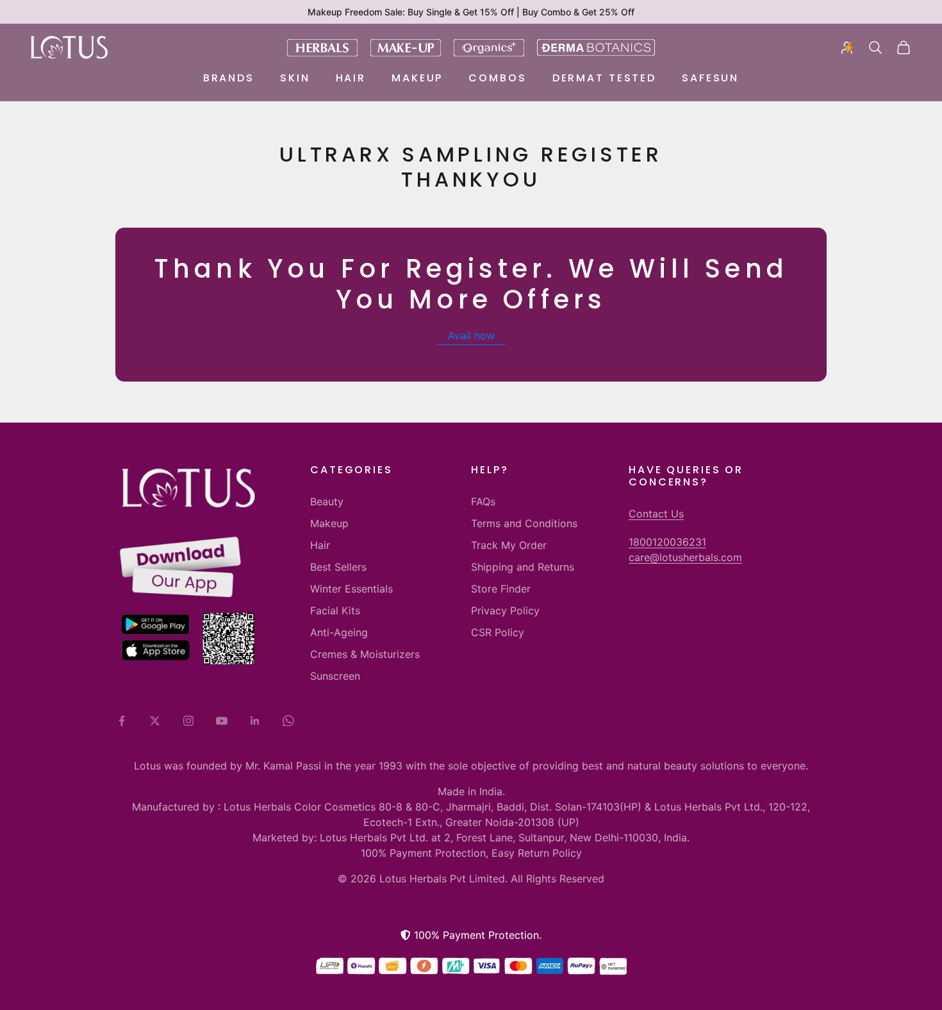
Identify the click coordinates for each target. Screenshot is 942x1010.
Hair (351, 78)
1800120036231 (667, 541)
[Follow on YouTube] (221, 720)
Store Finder (501, 588)
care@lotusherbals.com (685, 557)
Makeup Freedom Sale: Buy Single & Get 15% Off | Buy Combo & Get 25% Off (471, 11)
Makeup (417, 78)
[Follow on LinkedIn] (255, 720)
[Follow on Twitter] (155, 720)
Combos (497, 78)
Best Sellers (338, 566)
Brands (228, 78)
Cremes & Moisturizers (365, 654)
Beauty (326, 501)
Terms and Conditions (524, 523)
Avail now (471, 335)
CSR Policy (497, 632)
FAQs (483, 501)
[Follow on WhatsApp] (288, 720)
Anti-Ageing (339, 632)
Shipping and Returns (522, 566)
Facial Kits (335, 610)
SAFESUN (710, 78)
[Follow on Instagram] (188, 720)
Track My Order (509, 545)
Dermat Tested (604, 78)
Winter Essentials (351, 588)
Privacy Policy (505, 610)
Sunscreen (335, 675)
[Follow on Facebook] (121, 720)
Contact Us (656, 513)
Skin (295, 78)
